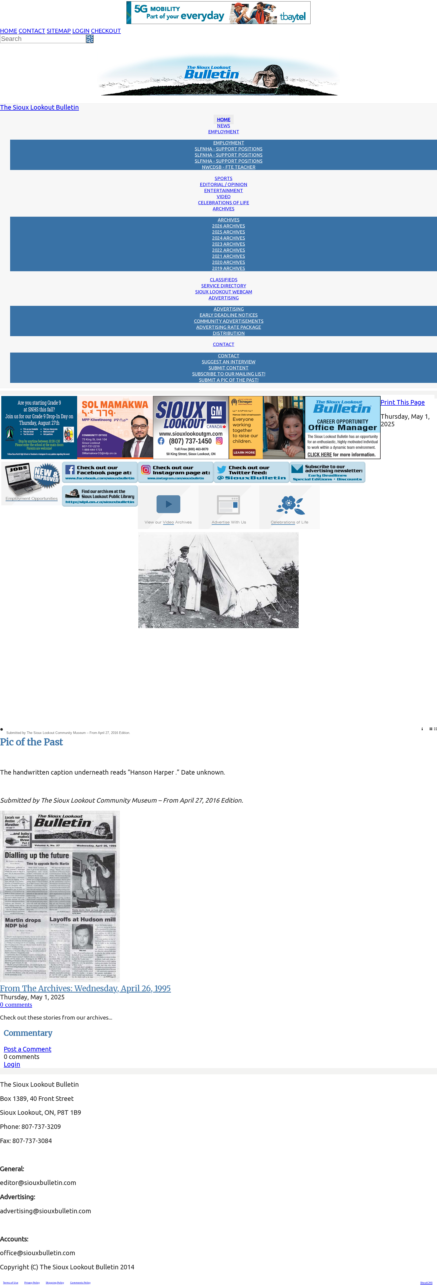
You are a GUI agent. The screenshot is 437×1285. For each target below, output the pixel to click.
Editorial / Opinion (223, 184)
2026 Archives (228, 225)
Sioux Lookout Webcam (223, 291)
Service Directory (223, 285)
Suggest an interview (228, 361)
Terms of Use (10, 1282)
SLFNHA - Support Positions (229, 148)
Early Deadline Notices (229, 314)
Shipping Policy (55, 1282)
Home (8, 31)
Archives (223, 208)
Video (224, 196)
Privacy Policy (32, 1282)
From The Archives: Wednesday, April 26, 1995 (85, 988)
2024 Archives (228, 237)
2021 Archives (228, 256)
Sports (223, 178)
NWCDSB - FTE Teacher (228, 166)
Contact (32, 31)
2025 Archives (228, 231)
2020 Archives (228, 262)
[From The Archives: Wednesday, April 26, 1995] (60, 979)
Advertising (224, 297)
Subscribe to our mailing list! (228, 373)
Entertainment (223, 190)
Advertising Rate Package (228, 327)
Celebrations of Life (223, 202)
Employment (223, 131)
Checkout (106, 31)
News (223, 125)
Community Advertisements (229, 321)
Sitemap (59, 31)
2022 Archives (228, 250)
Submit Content (229, 367)
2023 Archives (228, 243)
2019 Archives (228, 268)
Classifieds (223, 279)
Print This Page (403, 402)
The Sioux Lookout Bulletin (39, 107)
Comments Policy (80, 1282)
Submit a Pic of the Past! (228, 379)
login (81, 31)
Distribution (229, 333)
